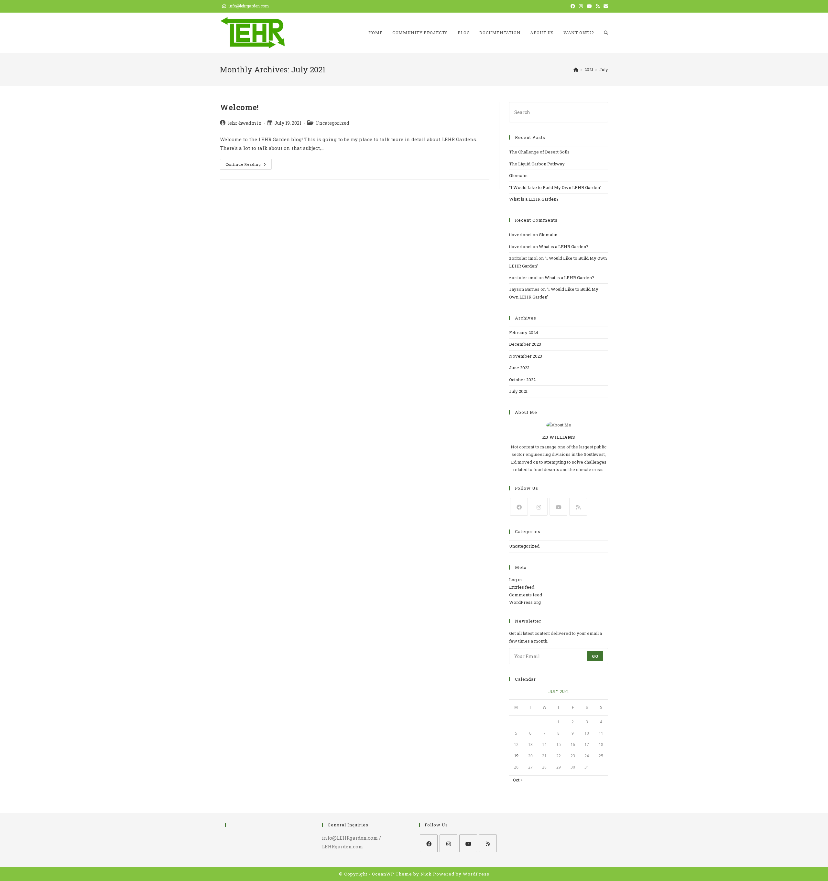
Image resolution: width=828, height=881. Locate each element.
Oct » (517, 780)
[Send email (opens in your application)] (605, 6)
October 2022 (522, 380)
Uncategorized (332, 123)
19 (516, 756)
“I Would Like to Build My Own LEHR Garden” (555, 187)
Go (595, 656)
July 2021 (518, 391)
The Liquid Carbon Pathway (537, 164)
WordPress (476, 874)
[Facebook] (519, 507)
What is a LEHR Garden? (534, 199)
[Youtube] (558, 507)
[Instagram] (539, 507)
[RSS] (578, 507)
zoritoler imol (523, 258)
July (603, 69)
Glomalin (518, 175)
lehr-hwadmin (244, 123)
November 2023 (525, 356)
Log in (515, 579)
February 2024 (523, 332)
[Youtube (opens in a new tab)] (589, 6)
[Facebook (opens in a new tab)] (573, 6)
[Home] (575, 69)
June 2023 (519, 368)
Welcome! (239, 107)
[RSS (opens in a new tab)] (598, 6)
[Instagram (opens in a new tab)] (581, 6)
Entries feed (521, 587)
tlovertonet (520, 234)
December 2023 (525, 344)
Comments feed (525, 595)
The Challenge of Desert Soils (539, 152)
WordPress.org (525, 602)
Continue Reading (248, 164)
